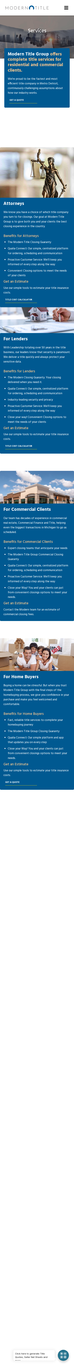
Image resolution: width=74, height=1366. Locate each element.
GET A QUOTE (16, 100)
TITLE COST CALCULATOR (18, 300)
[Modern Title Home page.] (27, 8)
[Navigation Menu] (66, 7)
